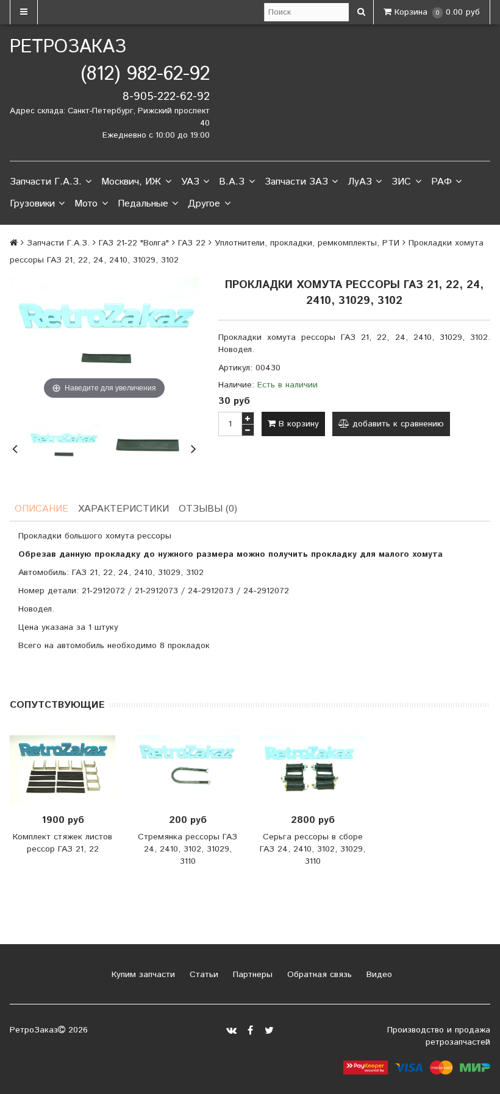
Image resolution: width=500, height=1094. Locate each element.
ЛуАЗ (360, 182)
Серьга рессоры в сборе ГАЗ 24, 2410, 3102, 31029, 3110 (312, 849)
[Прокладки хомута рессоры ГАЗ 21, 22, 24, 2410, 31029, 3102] (63, 447)
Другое (204, 204)
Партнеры (251, 975)
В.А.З (232, 182)
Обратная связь (318, 975)
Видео (377, 975)
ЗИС (401, 182)
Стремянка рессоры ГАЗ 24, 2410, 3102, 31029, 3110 (187, 849)
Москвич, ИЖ (131, 182)
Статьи (202, 975)
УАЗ (190, 182)
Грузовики (32, 204)
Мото (86, 204)
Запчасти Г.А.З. (46, 182)
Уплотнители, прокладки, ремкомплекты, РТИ (307, 243)
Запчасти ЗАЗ (296, 182)
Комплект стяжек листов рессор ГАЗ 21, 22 (62, 843)
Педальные (143, 204)
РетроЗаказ (68, 47)
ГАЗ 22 (191, 243)
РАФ (441, 182)
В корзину (297, 424)
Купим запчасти (142, 975)
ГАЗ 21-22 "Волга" (134, 243)
